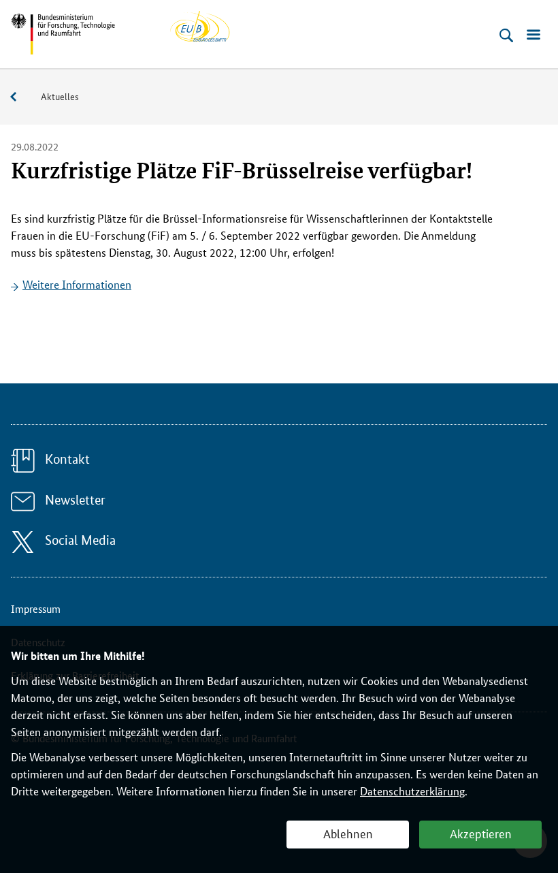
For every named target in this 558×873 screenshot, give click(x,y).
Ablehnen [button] (348, 833)
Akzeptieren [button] (481, 833)
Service (20, 97)
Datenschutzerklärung (412, 791)
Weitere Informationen (76, 284)
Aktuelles (60, 96)
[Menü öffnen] (533, 35)
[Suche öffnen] (506, 35)
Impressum (36, 608)
